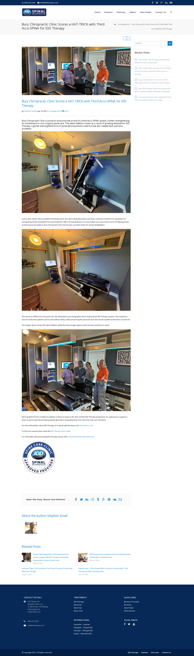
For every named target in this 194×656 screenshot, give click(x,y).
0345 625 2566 (29, 2)
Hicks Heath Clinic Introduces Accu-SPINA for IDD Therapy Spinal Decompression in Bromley (153, 71)
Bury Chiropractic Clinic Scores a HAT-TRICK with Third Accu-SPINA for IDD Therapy (152, 81)
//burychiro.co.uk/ (86, 425)
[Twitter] (130, 625)
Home (97, 12)
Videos (132, 12)
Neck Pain (78, 608)
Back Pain (78, 605)
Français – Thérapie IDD (83, 630)
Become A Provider (131, 602)
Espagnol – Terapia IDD (83, 627)
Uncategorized (123, 24)
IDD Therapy (79, 602)
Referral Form (129, 611)
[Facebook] (126, 625)
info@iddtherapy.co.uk (49, 2)
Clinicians (121, 12)
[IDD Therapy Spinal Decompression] (34, 11)
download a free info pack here (81, 436)
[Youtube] (135, 625)
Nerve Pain (78, 611)
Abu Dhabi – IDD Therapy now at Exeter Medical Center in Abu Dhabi (152, 61)
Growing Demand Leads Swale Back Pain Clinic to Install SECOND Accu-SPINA (153, 98)
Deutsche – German (82, 624)
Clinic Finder (145, 12)
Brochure (127, 605)
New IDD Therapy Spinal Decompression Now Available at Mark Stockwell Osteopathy (153, 90)
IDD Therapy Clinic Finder (61, 431)
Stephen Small (30, 111)
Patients (108, 12)
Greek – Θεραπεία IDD (83, 633)
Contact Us (160, 12)
